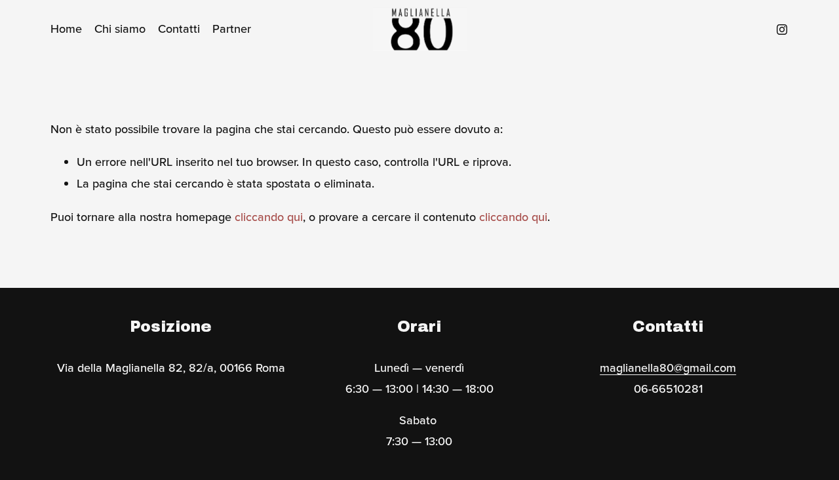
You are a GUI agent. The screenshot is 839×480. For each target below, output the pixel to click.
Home (66, 28)
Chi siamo (120, 28)
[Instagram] (782, 29)
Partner (231, 28)
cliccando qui (269, 217)
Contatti (179, 28)
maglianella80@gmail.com (668, 367)
